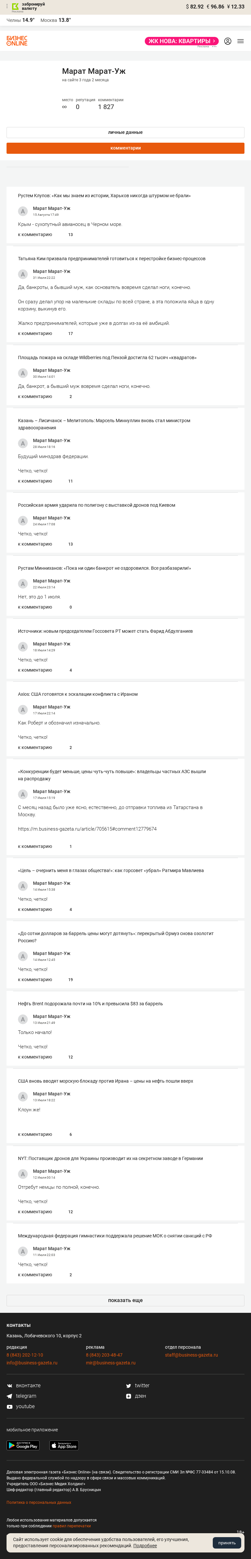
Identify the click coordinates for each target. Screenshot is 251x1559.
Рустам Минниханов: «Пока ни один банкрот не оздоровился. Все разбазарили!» (104, 568)
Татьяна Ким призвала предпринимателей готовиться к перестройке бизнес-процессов (112, 258)
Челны (14, 20)
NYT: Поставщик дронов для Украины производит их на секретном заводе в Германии (110, 1158)
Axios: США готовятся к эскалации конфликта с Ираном (78, 694)
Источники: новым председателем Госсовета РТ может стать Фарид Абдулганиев (105, 631)
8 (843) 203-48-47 (104, 1355)
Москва (49, 20)
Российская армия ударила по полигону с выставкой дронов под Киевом (96, 505)
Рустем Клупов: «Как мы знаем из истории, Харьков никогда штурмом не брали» (104, 195)
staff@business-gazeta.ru (191, 1355)
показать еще (125, 1300)
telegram (25, 1396)
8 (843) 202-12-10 (25, 1355)
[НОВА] (180, 41)
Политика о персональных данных (39, 1502)
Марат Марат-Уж (51, 208)
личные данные (125, 132)
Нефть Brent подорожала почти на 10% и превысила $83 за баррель (90, 1003)
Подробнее (145, 1545)
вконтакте (28, 1385)
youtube (25, 1406)
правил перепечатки (72, 1526)
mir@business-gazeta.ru (111, 1362)
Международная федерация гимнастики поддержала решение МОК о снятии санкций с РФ (115, 1235)
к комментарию (35, 234)
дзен (140, 1396)
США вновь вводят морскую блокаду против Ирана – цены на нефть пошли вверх (105, 1081)
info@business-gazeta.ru (32, 1362)
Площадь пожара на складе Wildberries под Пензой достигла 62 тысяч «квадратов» (107, 357)
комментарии (125, 148)
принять (227, 1542)
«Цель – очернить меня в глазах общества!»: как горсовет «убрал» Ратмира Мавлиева (111, 870)
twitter (141, 1385)
